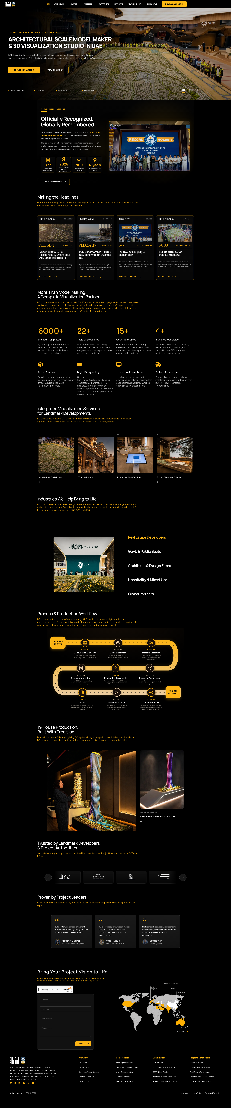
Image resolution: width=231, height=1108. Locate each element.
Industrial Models (123, 1076)
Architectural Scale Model (50, 477)
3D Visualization (85, 477)
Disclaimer (184, 1093)
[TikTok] (28, 1083)
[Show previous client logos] (48, 877)
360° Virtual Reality (161, 1072)
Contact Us (84, 1081)
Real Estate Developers (200, 1072)
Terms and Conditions (213, 1093)
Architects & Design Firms (200, 1081)
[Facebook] (24, 1083)
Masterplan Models (124, 1062)
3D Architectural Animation (164, 1067)
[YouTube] (33, 1083)
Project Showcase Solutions (170, 477)
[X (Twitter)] (15, 1083)
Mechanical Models (124, 1081)
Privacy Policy (196, 1093)
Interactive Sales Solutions (164, 1076)
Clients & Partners (86, 1076)
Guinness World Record (89, 1072)
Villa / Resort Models (124, 1072)
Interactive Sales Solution (129, 477)
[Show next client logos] (182, 877)
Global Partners (196, 1062)
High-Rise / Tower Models (127, 1067)
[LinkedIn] (11, 1083)
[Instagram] (20, 1083)
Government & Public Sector (202, 1076)
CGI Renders (158, 1062)
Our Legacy (84, 1067)
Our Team (83, 1062)
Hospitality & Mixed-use (200, 1067)
